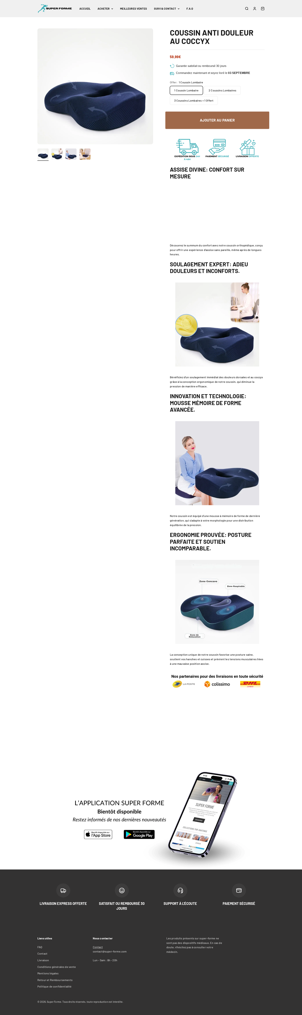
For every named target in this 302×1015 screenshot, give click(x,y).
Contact (42, 953)
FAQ (39, 947)
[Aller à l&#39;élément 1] (43, 155)
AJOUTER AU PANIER (217, 120)
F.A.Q (189, 8)
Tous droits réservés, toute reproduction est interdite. (92, 1001)
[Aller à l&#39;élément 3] (71, 155)
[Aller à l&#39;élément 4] (85, 155)
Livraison (43, 960)
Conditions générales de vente (56, 966)
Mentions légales (48, 973)
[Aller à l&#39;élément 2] (57, 155)
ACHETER (104, 8)
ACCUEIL (85, 8)
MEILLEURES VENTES (133, 8)
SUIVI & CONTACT (165, 8)
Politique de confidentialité (54, 986)
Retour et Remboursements (55, 980)
